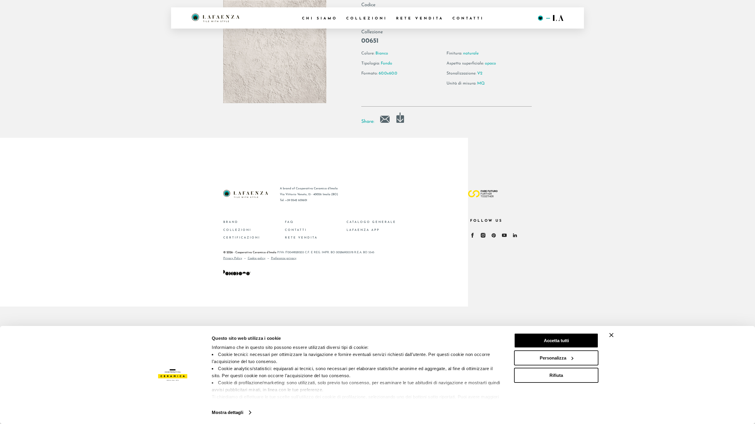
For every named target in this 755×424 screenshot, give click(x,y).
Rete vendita (301, 237)
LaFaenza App (363, 230)
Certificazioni (241, 237)
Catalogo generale (371, 222)
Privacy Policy (232, 258)
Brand (230, 222)
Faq (289, 222)
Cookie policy (256, 258)
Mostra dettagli (227, 412)
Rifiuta (556, 375)
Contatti (296, 230)
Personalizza (553, 357)
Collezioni (237, 230)
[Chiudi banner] (611, 335)
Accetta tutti (556, 340)
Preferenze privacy (283, 258)
